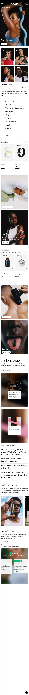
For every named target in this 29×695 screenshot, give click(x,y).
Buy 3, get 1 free (22, 0)
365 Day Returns (11, 0)
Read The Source (6, 370)
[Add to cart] (12, 159)
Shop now (4, 44)
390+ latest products (9, 252)
